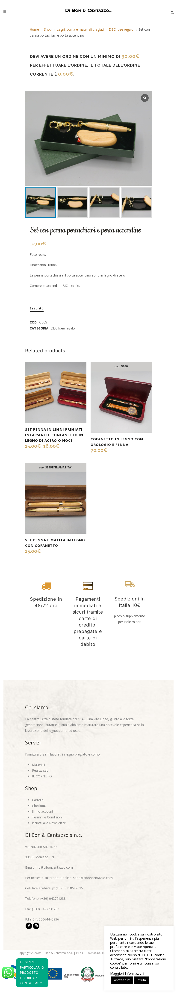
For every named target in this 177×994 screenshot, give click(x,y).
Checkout (39, 805)
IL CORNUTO (42, 776)
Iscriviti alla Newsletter (48, 823)
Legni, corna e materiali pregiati (80, 29)
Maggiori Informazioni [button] (127, 973)
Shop (48, 29)
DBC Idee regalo (121, 29)
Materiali (38, 764)
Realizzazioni (41, 770)
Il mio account (42, 811)
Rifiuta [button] (141, 980)
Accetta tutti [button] (122, 980)
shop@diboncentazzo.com (93, 878)
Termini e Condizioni (47, 817)
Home (34, 29)
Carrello (38, 800)
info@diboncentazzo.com (54, 867)
